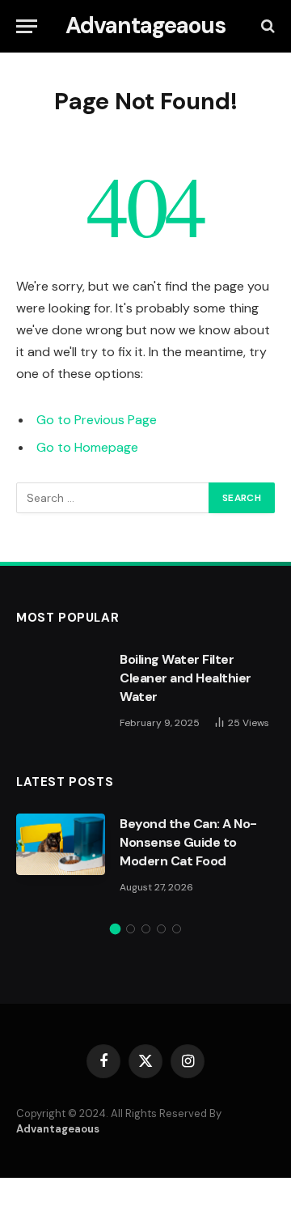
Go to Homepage (87, 447)
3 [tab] (146, 929)
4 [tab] (161, 929)
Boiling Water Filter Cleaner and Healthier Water (185, 678)
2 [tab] (130, 929)
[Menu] (26, 26)
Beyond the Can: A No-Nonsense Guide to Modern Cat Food (188, 842)
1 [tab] (115, 929)
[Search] (266, 26)
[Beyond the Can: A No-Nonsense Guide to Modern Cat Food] (60, 844)
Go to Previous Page (96, 419)
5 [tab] (176, 929)
